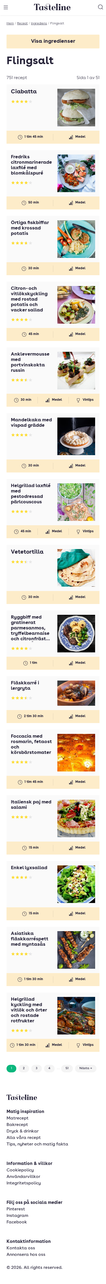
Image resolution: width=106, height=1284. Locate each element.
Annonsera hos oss (26, 1255)
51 (67, 1068)
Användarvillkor (23, 1177)
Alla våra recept (24, 1138)
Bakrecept (17, 1125)
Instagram (17, 1216)
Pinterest (16, 1209)
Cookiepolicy (20, 1170)
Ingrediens (39, 23)
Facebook (17, 1222)
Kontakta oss (21, 1248)
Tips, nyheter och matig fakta (37, 1144)
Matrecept (18, 1118)
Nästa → (85, 1068)
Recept (22, 23)
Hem (10, 23)
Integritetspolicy (24, 1183)
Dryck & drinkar (23, 1131)
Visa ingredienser (53, 41)
